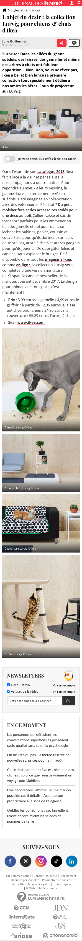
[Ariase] (21, 935)
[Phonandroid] (60, 935)
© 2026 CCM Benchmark (41, 888)
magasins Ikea (58, 259)
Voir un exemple (64, 685)
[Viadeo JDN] (60, 926)
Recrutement (68, 875)
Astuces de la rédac (24, 691)
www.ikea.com (31, 322)
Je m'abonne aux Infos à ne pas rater (47, 159)
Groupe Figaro (61, 884)
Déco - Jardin (20, 685)
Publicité (51, 875)
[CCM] (21, 908)
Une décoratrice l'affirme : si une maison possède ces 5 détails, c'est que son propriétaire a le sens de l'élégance (39, 795)
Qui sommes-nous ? (18, 875)
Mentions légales (39, 884)
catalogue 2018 (50, 171)
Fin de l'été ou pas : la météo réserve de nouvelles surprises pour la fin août (38, 757)
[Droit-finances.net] (60, 917)
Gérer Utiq (18, 884)
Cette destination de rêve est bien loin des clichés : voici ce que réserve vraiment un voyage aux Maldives (40, 775)
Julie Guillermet (14, 41)
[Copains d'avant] (21, 926)
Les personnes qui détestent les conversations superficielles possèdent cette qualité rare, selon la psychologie (37, 740)
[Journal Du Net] (60, 908)
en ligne (23, 264)
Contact (39, 875)
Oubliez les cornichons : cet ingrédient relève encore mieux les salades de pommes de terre (37, 816)
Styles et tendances (25, 10)
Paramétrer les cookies (57, 880)
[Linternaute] (21, 917)
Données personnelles (25, 880)
